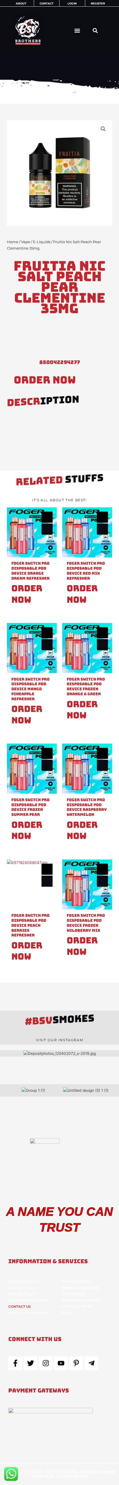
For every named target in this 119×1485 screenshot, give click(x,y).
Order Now (45, 380)
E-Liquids (41, 242)
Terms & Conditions (80, 1288)
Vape (25, 242)
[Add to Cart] (47, 529)
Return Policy (22, 1294)
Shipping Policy (24, 1281)
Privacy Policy (23, 1288)
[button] (77, 30)
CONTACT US (19, 1306)
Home (12, 242)
